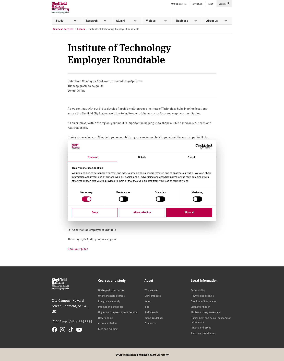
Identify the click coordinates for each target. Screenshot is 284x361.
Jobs (146, 306)
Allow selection (142, 212)
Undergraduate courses (111, 290)
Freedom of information (204, 301)
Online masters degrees (111, 295)
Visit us (151, 20)
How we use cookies (202, 295)
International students (110, 306)
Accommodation (107, 323)
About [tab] (191, 157)
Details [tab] (142, 157)
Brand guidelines (154, 317)
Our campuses (152, 295)
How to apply (105, 317)
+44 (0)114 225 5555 (77, 320)
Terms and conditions (203, 333)
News (147, 301)
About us (212, 20)
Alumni (120, 20)
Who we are (150, 290)
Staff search (151, 312)
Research (92, 20)
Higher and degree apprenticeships (117, 312)
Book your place (78, 249)
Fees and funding (108, 328)
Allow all (189, 212)
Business (182, 20)
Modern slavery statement (205, 312)
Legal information (200, 306)
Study (59, 20)
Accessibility (198, 290)
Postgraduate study (109, 301)
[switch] (123, 199)
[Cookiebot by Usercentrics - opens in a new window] (198, 146)
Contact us (150, 323)
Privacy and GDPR (201, 327)
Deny (95, 212)
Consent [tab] (93, 157)
